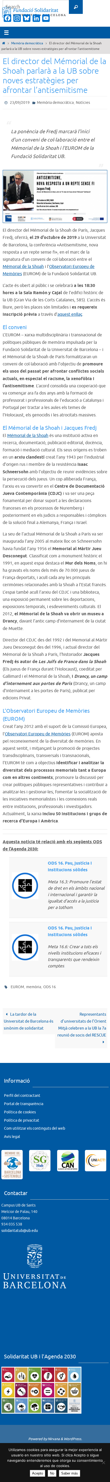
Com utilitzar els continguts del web (34, 1126)
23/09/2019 (20, 102)
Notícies (83, 102)
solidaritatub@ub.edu (19, 1228)
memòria (33, 985)
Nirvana (54, 1436)
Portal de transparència (23, 1101)
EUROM (17, 985)
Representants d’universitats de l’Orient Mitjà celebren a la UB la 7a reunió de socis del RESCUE (81, 1022)
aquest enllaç (69, 313)
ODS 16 (49, 985)
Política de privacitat (21, 1118)
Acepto (37, 1473)
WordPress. (73, 1436)
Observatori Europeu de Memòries (37, 732)
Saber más (69, 1473)
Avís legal (12, 1134)
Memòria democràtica (27, 43)
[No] (103, 1462)
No (52, 1473)
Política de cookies (20, 1109)
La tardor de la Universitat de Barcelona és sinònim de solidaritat (28, 1018)
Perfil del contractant (22, 1093)
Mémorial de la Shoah (23, 265)
